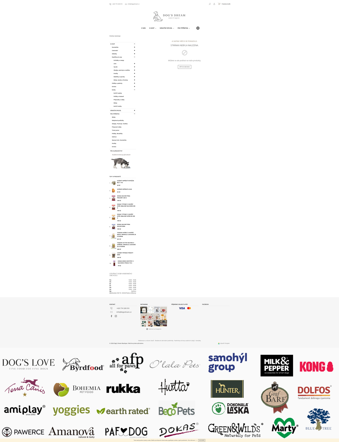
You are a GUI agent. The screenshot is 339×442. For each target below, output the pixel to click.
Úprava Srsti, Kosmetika (119, 140)
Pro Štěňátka (114, 114)
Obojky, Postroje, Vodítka (120, 124)
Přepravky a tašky (119, 100)
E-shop (112, 44)
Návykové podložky (118, 120)
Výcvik (115, 67)
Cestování (115, 50)
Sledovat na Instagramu (155, 329)
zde (196, 440)
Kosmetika (115, 47)
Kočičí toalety (118, 93)
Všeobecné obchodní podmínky (164, 340)
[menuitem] (143, 28)
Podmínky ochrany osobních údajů (184, 340)
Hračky (116, 73)
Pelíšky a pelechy (117, 83)
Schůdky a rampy (119, 60)
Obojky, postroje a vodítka (122, 70)
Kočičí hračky (118, 106)
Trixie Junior (115, 130)
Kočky (114, 90)
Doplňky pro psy (117, 57)
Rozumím (201, 440)
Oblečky (114, 54)
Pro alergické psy (116, 151)
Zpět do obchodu (184, 67)
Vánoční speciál (115, 110)
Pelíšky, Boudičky (117, 133)
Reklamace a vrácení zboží (146, 340)
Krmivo (114, 86)
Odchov (114, 137)
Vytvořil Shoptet (225, 343)
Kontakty (198, 340)
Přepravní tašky (116, 127)
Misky (115, 103)
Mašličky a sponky (119, 77)
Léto (115, 63)
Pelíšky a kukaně (119, 96)
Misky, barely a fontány (121, 80)
